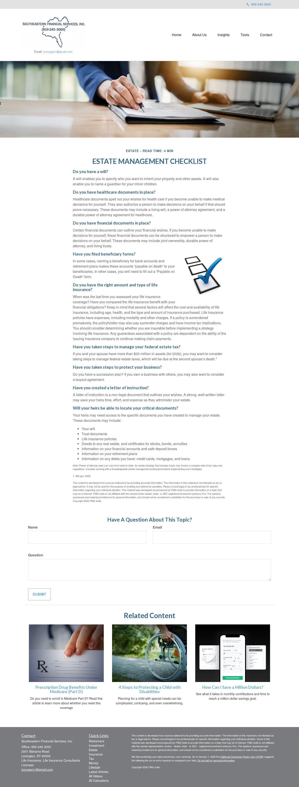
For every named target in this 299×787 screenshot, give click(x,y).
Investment (96, 745)
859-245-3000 (261, 4)
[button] (199, 35)
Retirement (96, 741)
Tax (91, 758)
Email (157, 527)
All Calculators (99, 780)
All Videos (95, 776)
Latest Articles (98, 771)
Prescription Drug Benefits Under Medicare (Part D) (66, 689)
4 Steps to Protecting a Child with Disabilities (150, 689)
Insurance (96, 754)
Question (35, 555)
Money (93, 763)
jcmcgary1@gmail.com (57, 51)
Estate (93, 750)
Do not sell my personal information (216, 760)
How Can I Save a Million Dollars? (232, 687)
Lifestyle (94, 767)
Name (33, 527)
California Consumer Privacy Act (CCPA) (242, 756)
